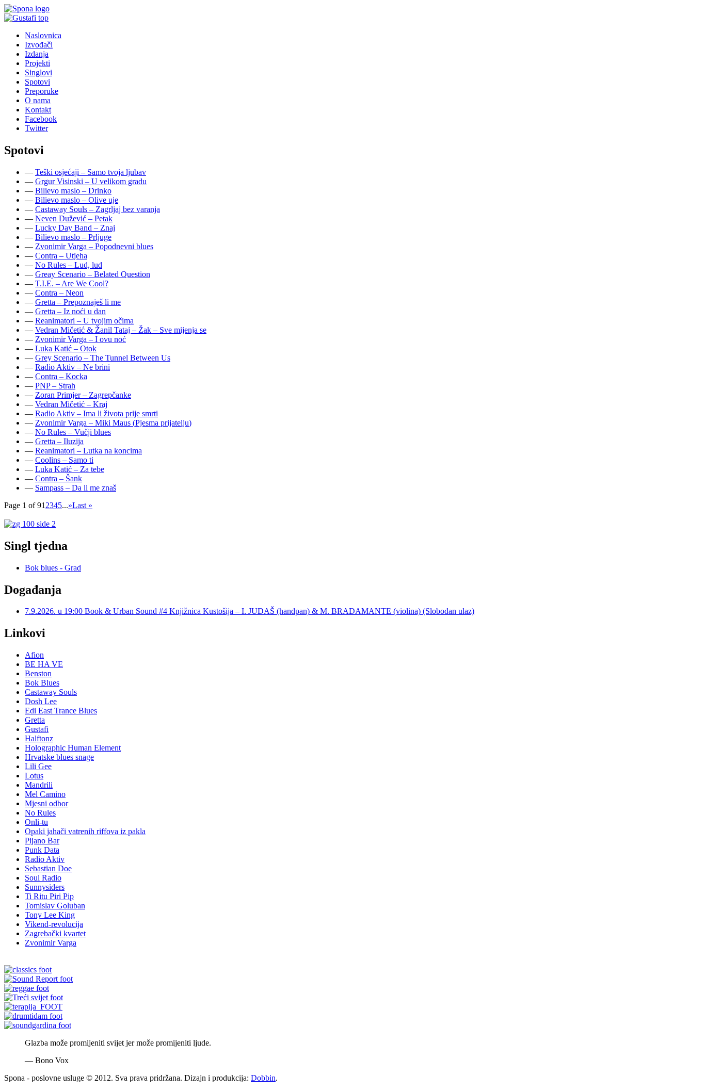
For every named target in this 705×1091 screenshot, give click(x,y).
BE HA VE (44, 664)
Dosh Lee (41, 701)
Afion (34, 654)
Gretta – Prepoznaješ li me (78, 302)
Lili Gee (38, 766)
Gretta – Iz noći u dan (70, 311)
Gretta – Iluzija (59, 441)
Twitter (36, 128)
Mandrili (39, 784)
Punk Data (42, 849)
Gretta (35, 719)
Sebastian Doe (48, 868)
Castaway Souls (51, 692)
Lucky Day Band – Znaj (75, 227)
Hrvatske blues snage (59, 757)
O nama (38, 100)
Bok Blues (42, 682)
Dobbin (263, 1077)
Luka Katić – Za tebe (69, 469)
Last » (82, 505)
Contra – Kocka (61, 376)
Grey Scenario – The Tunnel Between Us (102, 357)
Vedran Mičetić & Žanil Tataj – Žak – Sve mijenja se (120, 329)
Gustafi (37, 729)
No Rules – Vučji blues (73, 432)
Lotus (34, 775)
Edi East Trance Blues (61, 710)
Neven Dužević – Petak (74, 218)
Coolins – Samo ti (64, 459)
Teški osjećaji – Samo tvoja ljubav (90, 172)
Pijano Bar (42, 840)
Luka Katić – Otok (66, 348)
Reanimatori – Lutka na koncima (88, 450)
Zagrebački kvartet (55, 933)
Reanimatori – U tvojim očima (84, 320)
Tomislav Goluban (55, 905)
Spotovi (37, 81)
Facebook (41, 119)
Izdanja (37, 54)
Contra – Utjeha (61, 255)
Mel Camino (45, 794)
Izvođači (39, 44)
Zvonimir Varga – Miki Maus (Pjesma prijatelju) (113, 422)
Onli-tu (36, 822)
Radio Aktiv (45, 859)
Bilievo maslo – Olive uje (76, 200)
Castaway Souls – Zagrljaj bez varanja (97, 209)
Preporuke (41, 91)
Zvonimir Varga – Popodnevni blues (94, 246)
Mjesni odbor (46, 803)
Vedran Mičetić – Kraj (71, 404)
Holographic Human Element (73, 747)
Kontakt (38, 109)
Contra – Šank (58, 478)
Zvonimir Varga (50, 942)
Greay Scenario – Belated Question (92, 274)
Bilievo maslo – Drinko (73, 190)
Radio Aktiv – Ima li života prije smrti (96, 413)
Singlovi (38, 72)
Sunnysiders (45, 887)
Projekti (37, 63)
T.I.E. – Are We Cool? (71, 283)
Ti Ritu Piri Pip (49, 896)
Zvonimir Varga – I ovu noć (80, 339)
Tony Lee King (50, 914)
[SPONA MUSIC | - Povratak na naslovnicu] (27, 8)
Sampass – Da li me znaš (75, 487)
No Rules (40, 812)
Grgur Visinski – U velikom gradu (91, 181)
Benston (38, 673)
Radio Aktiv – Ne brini (72, 367)
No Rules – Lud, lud (68, 264)
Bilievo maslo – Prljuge (73, 237)
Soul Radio (43, 877)
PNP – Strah (55, 385)
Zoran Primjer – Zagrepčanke (83, 394)
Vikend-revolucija (54, 924)
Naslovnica (43, 35)
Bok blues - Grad (53, 567)
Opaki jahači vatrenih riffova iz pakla (85, 831)
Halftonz (39, 738)
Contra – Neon (59, 292)
